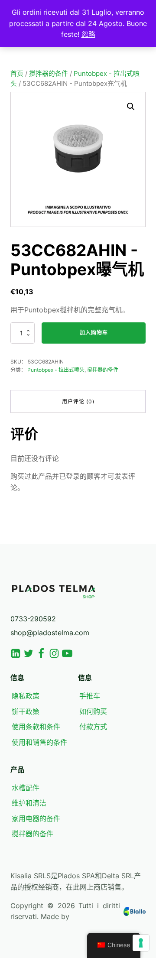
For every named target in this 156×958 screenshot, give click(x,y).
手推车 (89, 696)
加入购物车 (94, 332)
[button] (131, 106)
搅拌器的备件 (48, 74)
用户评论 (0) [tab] (78, 401)
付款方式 (93, 726)
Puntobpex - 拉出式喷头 (55, 370)
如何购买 (93, 711)
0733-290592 (33, 618)
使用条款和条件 (36, 726)
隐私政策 (25, 696)
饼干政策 (25, 711)
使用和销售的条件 (39, 742)
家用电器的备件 (36, 818)
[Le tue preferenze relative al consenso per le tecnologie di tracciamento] (141, 943)
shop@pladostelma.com (49, 632)
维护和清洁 (29, 803)
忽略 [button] (88, 34)
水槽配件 (25, 787)
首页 (16, 74)
